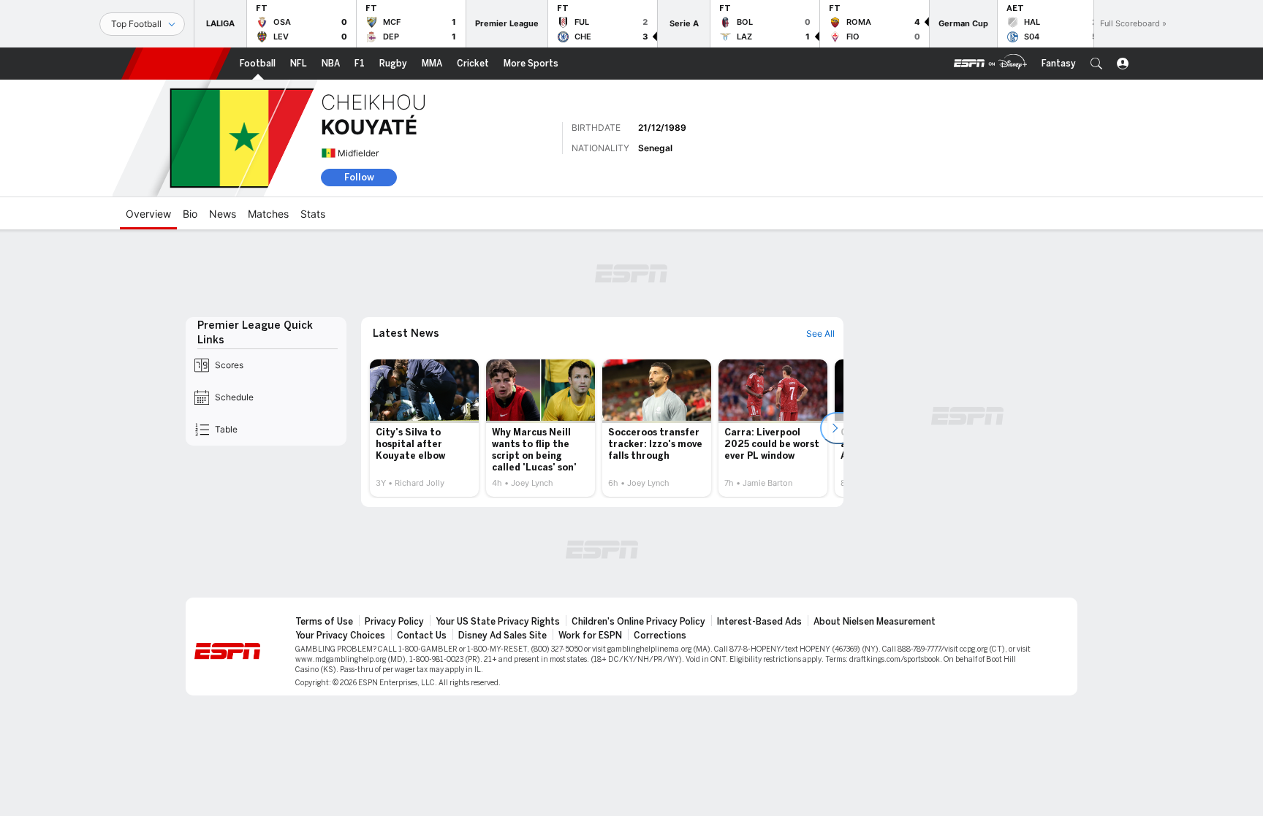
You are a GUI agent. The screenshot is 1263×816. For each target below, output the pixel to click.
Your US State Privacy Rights (498, 622)
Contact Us (422, 635)
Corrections (660, 635)
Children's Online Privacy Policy (638, 622)
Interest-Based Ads (759, 622)
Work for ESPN (590, 635)
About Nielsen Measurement (874, 622)
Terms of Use (324, 622)
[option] (424, 428)
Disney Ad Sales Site (502, 635)
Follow (359, 177)
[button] (1096, 63)
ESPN (176, 63)
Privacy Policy (394, 622)
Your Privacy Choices (340, 635)
